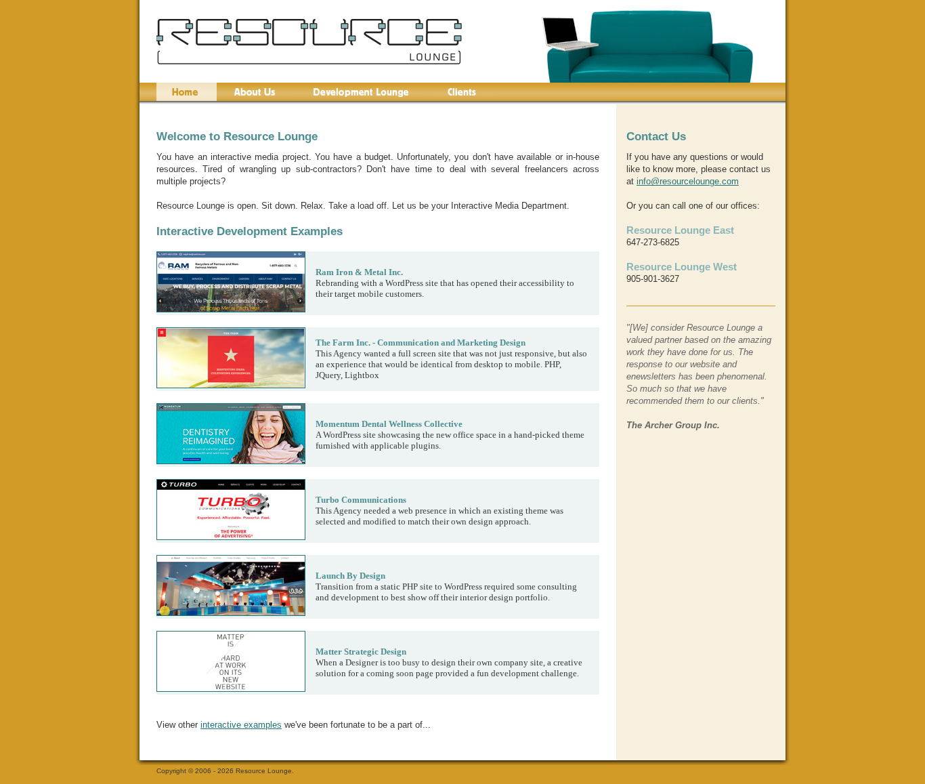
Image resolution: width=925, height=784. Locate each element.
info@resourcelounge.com (688, 181)
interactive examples (241, 725)
